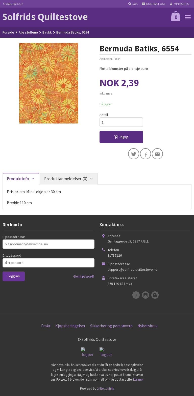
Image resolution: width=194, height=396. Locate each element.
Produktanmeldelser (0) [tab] (65, 178)
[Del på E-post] (157, 153)
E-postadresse (14, 236)
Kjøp (124, 136)
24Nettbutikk (105, 388)
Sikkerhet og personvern (111, 325)
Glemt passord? (83, 276)
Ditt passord (12, 255)
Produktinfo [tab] (18, 178)
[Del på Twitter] (133, 153)
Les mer (138, 379)
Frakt (46, 325)
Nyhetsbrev (147, 325)
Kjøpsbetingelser (70, 325)
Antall (104, 114)
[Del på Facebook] (145, 153)
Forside (8, 32)
